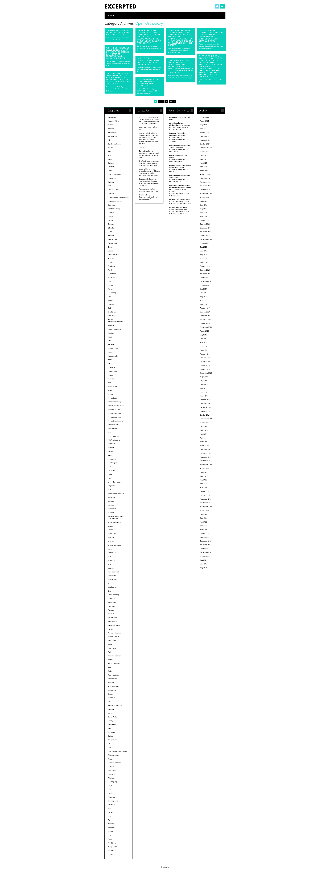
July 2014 (203, 426)
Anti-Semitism (112, 132)
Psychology (112, 648)
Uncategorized (113, 801)
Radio (110, 667)
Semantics (111, 698)
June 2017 (204, 293)
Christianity (112, 178)
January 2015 (205, 403)
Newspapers (112, 579)
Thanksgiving (112, 782)
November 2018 (205, 232)
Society (110, 721)
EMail (110, 232)
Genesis (111, 304)
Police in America (114, 625)
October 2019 (205, 190)
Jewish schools (113, 425)
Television (111, 774)
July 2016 (203, 335)
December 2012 (205, 495)
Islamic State (112, 386)
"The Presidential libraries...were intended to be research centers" (149, 197)
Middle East (112, 534)
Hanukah (111, 325)
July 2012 (203, 514)
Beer (109, 151)
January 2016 (205, 358)
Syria (109, 744)
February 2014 (205, 446)
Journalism (112, 444)
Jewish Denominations (116, 406)
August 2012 (204, 510)
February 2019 (205, 220)
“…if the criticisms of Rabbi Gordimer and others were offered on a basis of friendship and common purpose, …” (117, 52)
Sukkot (110, 736)
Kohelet (110, 455)
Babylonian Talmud (114, 144)
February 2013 (205, 491)
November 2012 (205, 499)
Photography (112, 622)
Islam (110, 383)
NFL (109, 583)
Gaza (110, 297)
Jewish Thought (113, 429)
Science (110, 694)
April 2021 (203, 129)
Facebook (111, 266)
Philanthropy (112, 618)
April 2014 (203, 438)
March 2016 (204, 350)
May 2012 (203, 522)
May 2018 (203, 255)
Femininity (111, 278)
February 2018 (205, 266)
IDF (109, 364)
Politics (110, 629)
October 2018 (205, 235)
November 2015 (205, 365)
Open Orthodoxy (113, 595)
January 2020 (205, 178)
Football (110, 285)
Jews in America (113, 436)
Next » (172, 101)
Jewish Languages (114, 417)
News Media (112, 576)
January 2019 (205, 224)
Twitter (217, 6)
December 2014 (205, 407)
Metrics (110, 526)
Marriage (111, 501)
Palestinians (112, 602)
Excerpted (120, 6)
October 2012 (205, 503)
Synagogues (112, 740)
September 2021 (206, 117)
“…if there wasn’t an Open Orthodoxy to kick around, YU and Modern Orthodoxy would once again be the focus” (117, 78)
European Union (113, 255)
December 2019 (205, 182)
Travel (110, 786)
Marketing (111, 497)
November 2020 (205, 140)
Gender (110, 300)
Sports (110, 728)
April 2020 (203, 167)
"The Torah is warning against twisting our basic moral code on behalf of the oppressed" (149, 163)
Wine (109, 816)
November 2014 (205, 411)
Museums (111, 560)
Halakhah (111, 316)
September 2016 (206, 327)
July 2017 (203, 289)
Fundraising (112, 293)
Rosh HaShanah (113, 686)
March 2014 (204, 442)
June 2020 (204, 159)
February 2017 (205, 308)
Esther (110, 247)
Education (111, 228)
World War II (112, 828)
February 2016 (205, 354)
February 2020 (205, 174)
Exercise (111, 258)
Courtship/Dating (114, 209)
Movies (110, 556)
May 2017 (203, 297)
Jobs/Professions (114, 440)
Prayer (110, 644)
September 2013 (206, 465)
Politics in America (114, 633)
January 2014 (205, 449)
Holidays (111, 352)
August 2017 (204, 285)
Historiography (113, 348)
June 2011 (203, 564)
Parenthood (112, 606)
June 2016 (204, 339)
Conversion (112, 205)
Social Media (112, 717)
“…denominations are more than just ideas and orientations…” (118, 32)
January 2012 (205, 537)
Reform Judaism (113, 675)
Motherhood (112, 553)
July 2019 (203, 201)
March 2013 (204, 487)
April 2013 (203, 484)
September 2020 (206, 148)
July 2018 (203, 247)
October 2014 (205, 415)
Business (111, 163)
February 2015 (205, 400)
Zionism (110, 854)
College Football (113, 190)
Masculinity (112, 509)
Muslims (111, 568)
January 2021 (205, 136)
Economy (111, 224)
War (109, 809)
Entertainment (113, 239)
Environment (112, 243)
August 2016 (204, 331)
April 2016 (203, 346)
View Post (142, 147)
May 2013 (203, 480)
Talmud (110, 747)
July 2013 (203, 472)
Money (110, 549)
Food (109, 281)
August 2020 (204, 151)
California (111, 167)
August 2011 (204, 556)
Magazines (112, 486)
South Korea (112, 725)
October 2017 (205, 278)
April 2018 (203, 258)
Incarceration (112, 367)
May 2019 (203, 209)
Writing (110, 831)
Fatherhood (112, 274)
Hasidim (111, 333)
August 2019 (204, 197)
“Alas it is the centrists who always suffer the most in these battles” (149, 61)
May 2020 (203, 163)
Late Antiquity (112, 463)
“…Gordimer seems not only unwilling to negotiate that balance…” (149, 82)
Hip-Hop (111, 345)
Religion (111, 683)
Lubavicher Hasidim (115, 482)
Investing (111, 379)
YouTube (111, 851)
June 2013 (204, 476)
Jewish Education (114, 409)
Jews (109, 432)
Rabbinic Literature (114, 656)
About (111, 15)
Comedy (111, 194)
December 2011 (205, 541)
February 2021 (205, 132)
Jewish (110, 394)
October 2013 (205, 461)
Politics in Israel (113, 637)
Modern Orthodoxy (114, 545)
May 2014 (203, 434)
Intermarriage (112, 371)
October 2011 (204, 549)
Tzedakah (111, 797)
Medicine (111, 512)
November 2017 (205, 274)
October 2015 (205, 369)
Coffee (110, 186)
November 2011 (205, 545)
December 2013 (205, 453)
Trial (109, 789)
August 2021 (204, 121)
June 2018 (204, 251)
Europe (110, 251)
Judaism (111, 448)
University (111, 805)
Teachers (111, 767)
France (110, 289)
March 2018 (204, 262)
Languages (112, 459)
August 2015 (204, 377)
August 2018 (204, 243)
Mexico (110, 530)
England (111, 235)
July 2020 (203, 155)
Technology (112, 770)
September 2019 (206, 194)
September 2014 (206, 419)
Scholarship (112, 690)
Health (110, 337)
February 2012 (205, 533)
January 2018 (205, 270)
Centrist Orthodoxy (114, 174)
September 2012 (206, 507)
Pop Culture (112, 641)
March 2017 (204, 304)
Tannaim (111, 759)
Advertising (112, 117)
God (109, 308)
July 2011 (203, 560)
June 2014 (204, 430)
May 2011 (203, 568)
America (111, 125)
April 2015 (203, 392)
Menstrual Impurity (114, 522)
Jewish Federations (114, 413)
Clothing (111, 182)
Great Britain (112, 312)
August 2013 (204, 468)
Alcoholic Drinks (113, 121)
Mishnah (111, 541)
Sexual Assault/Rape (115, 706)
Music (110, 564)
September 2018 (206, 239)
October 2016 (205, 323)
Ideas (110, 360)
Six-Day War (112, 713)
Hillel (109, 341)
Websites (111, 812)
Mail (109, 490)
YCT (109, 835)
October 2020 (205, 144)
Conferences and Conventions (118, 197)
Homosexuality (113, 356)
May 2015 (203, 388)
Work (109, 820)
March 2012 (204, 530)
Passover (111, 610)
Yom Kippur (112, 843)
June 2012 (204, 518)
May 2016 (203, 342)
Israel (110, 390)
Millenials (111, 537)
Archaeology (112, 136)
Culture (110, 216)
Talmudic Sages (113, 755)
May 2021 (203, 125)
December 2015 (205, 362)
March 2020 (204, 171)
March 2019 (204, 216)
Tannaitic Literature (114, 763)
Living (110, 478)
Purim (110, 652)
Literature (111, 474)
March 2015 (204, 396)
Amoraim (111, 129)
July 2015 (203, 381)
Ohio (109, 591)
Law (109, 467)
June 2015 (204, 384)
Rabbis (110, 660)
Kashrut (110, 451)
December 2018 (205, 228)
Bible (109, 155)
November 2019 (205, 186)
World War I (112, 824)
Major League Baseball (116, 493)
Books (110, 159)
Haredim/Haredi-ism (115, 329)
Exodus (110, 262)
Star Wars (111, 732)
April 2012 (203, 526)
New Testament (113, 572)
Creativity (111, 213)
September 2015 (206, 373)
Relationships (112, 679)
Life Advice (111, 470)
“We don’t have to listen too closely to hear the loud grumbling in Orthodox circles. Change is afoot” (211, 35)
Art (109, 140)
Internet (110, 375)
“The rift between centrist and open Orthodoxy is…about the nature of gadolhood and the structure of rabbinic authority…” (149, 36)
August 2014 (204, 423)
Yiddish (110, 839)
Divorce (110, 220)
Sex (109, 702)
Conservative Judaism (115, 201)
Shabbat (111, 709)
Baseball (111, 148)
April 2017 (203, 300)
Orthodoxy (111, 599)
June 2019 (204, 205)
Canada (110, 171)
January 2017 (205, 312)
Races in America (114, 663)
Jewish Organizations (115, 421)
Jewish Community (114, 402)
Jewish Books (112, 398)
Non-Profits (112, 587)
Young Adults (112, 847)
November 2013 (205, 457)
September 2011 (206, 552)
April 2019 (203, 213)
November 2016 (205, 319)
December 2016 (205, 316)
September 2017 (206, 281)
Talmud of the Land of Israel (117, 751)
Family (110, 270)
